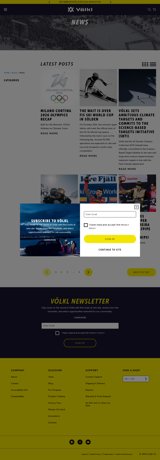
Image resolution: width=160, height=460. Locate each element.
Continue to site (110, 249)
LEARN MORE (50, 240)
